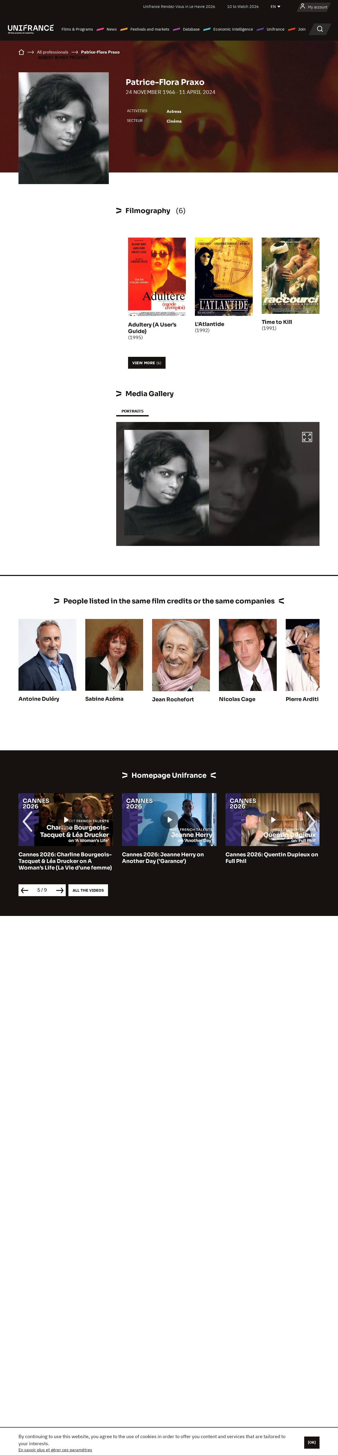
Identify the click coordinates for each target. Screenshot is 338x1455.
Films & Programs (77, 29)
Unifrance (275, 29)
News (112, 29)
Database (191, 29)
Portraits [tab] (132, 411)
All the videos (88, 890)
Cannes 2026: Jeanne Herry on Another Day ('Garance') (163, 858)
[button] (307, 437)
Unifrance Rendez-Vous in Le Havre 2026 (179, 6)
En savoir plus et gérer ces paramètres (55, 1449)
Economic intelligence (233, 29)
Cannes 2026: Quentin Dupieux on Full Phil (272, 858)
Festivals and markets (149, 29)
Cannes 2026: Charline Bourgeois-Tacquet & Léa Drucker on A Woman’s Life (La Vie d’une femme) (65, 861)
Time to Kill (277, 322)
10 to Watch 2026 (243, 6)
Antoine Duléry (38, 699)
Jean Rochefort (173, 699)
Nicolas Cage (237, 699)
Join (302, 29)
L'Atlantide (209, 324)
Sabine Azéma (104, 699)
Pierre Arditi (302, 699)
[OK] (312, 1442)
